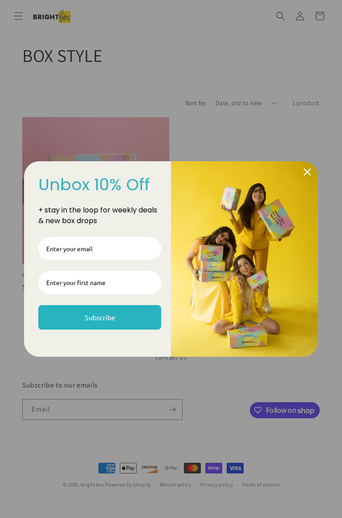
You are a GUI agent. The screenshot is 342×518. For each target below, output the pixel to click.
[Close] (307, 172)
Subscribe (100, 317)
